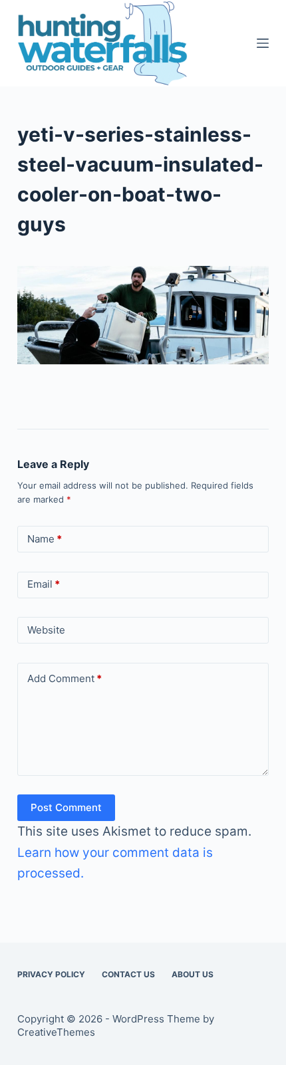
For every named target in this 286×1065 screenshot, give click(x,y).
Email (43, 584)
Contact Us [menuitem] (128, 974)
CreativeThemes (56, 1032)
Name (44, 538)
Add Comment (64, 678)
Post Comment (66, 807)
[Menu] (263, 43)
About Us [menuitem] (193, 974)
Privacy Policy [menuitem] (51, 974)
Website (46, 630)
